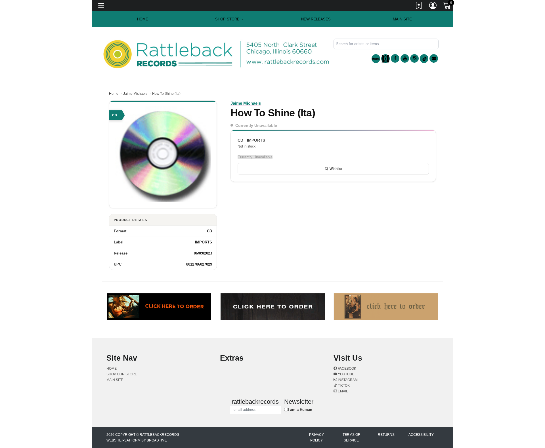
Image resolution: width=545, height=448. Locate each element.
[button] (229, 19)
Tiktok (343, 386)
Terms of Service (351, 437)
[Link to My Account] (433, 6)
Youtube (345, 374)
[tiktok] (424, 59)
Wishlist (336, 169)
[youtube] (405, 58)
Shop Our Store (121, 374)
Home (113, 94)
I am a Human (300, 409)
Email (342, 391)
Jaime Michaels (135, 94)
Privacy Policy (316, 437)
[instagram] (414, 58)
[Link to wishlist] (419, 6)
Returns (386, 435)
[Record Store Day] (385, 59)
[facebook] (395, 58)
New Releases (316, 19)
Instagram (347, 380)
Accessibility (421, 435)
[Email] (434, 58)
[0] (447, 7)
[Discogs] (376, 59)
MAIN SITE (402, 19)
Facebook (346, 369)
